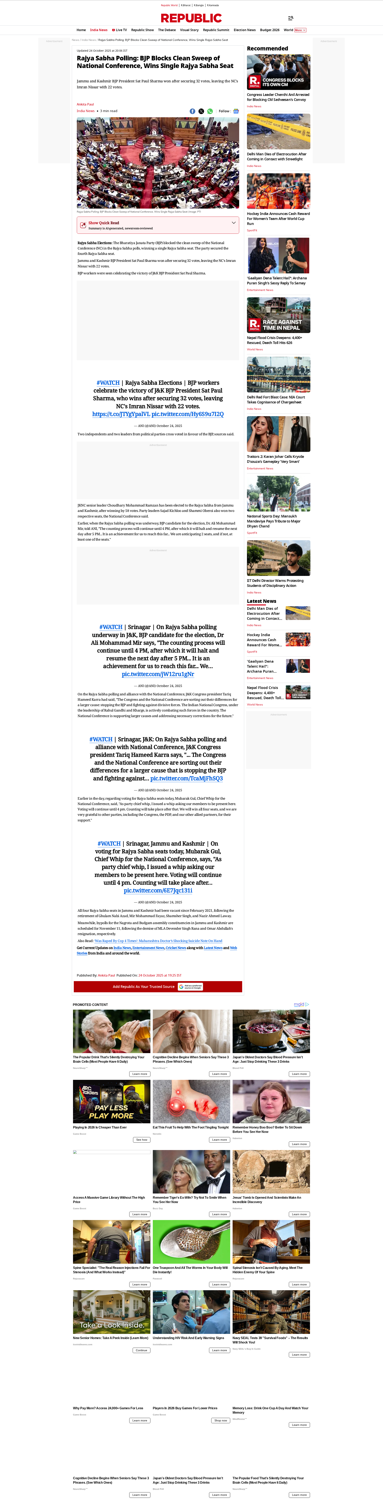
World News (255, 349)
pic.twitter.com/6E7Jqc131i (158, 890)
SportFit (252, 230)
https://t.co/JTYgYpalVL (121, 414)
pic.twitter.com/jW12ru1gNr (158, 674)
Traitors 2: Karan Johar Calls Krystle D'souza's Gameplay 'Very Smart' (275, 459)
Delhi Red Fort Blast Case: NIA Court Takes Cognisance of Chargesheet (276, 400)
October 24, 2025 (169, 426)
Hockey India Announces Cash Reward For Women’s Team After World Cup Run (278, 218)
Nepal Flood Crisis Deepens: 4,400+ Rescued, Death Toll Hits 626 (274, 340)
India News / (90, 40)
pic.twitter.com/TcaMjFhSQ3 (186, 778)
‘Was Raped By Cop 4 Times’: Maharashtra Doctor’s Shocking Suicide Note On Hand (158, 940)
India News (86, 110)
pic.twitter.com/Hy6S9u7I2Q (188, 414)
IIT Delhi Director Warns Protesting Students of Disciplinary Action (275, 583)
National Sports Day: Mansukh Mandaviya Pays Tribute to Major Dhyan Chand (274, 521)
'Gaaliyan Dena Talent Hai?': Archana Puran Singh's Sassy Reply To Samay (277, 281)
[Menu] (288, 18)
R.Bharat (186, 5)
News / (76, 40)
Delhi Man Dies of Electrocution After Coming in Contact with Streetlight (276, 157)
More (298, 30)
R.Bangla (199, 5)
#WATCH (108, 382)
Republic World (169, 5)
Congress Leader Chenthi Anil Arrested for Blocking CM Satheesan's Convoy (278, 97)
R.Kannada (213, 5)
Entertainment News (260, 290)
